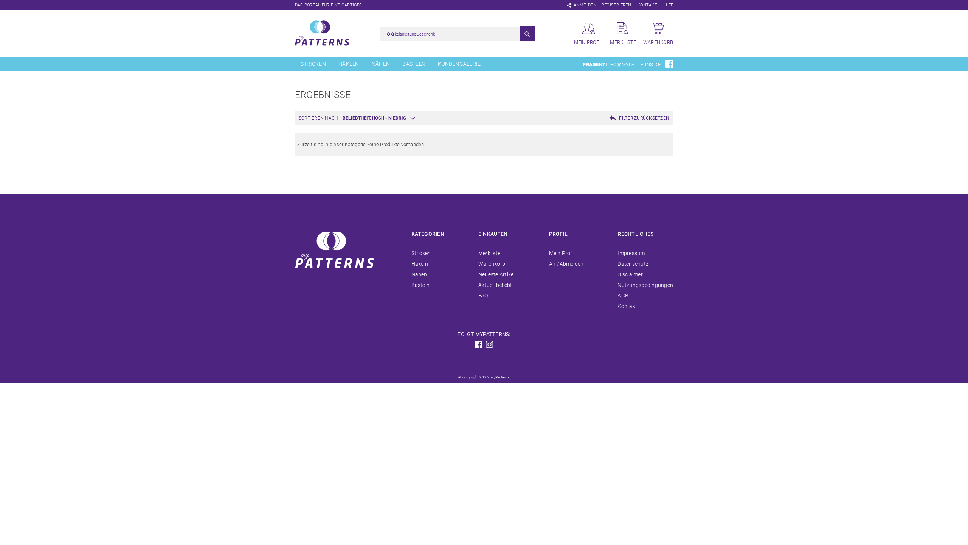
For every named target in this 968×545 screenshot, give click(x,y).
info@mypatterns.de (633, 64)
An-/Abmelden (566, 264)
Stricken (313, 64)
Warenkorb (491, 264)
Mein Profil (562, 253)
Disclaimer (629, 274)
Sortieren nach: (319, 118)
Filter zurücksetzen (644, 118)
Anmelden (585, 5)
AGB (622, 296)
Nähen (381, 64)
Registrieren (616, 5)
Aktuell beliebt (495, 285)
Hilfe (667, 5)
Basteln (413, 64)
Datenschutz (632, 264)
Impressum (631, 253)
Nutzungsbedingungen (645, 285)
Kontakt (647, 5)
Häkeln (348, 64)
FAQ (483, 296)
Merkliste (489, 253)
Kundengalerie (459, 64)
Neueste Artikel (496, 274)
